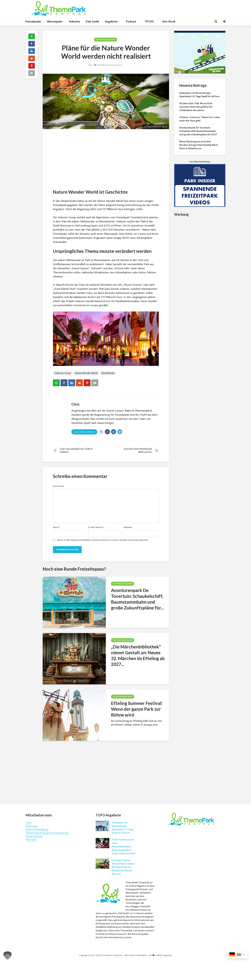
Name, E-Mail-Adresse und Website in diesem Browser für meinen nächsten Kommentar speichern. (103, 540)
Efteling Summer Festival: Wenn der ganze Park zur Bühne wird (136, 709)
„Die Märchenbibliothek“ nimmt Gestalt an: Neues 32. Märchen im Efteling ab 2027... (138, 655)
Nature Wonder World (86, 373)
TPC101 (150, 21)
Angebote (111, 21)
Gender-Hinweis (34, 836)
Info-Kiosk (168, 21)
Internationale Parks (105, 39)
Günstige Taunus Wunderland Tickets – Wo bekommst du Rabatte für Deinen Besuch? (124, 867)
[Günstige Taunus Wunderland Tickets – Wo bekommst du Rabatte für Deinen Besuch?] (102, 863)
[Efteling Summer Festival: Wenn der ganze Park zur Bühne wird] (74, 715)
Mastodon (31, 839)
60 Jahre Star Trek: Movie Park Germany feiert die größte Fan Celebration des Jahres (195, 107)
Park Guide (92, 21)
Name (56, 527)
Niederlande (107, 373)
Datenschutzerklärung (37, 829)
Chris (90, 65)
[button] (7, 955)
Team (29, 822)
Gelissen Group (63, 373)
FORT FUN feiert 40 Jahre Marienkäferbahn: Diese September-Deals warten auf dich (124, 846)
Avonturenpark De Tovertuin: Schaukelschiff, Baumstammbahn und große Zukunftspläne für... (137, 599)
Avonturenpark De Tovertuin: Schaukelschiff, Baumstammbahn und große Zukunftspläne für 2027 (198, 131)
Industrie (74, 21)
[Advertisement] (106, 160)
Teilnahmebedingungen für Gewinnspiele (47, 832)
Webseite (127, 527)
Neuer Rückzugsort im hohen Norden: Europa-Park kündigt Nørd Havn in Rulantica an (198, 145)
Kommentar (58, 486)
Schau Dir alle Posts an (84, 432)
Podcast (131, 21)
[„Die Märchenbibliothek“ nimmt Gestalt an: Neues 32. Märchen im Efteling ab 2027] (74, 658)
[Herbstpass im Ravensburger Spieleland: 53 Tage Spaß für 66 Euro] (102, 825)
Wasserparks (55, 21)
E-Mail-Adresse (96, 527)
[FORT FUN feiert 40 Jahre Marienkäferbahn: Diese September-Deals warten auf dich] (102, 842)
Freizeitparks (33, 21)
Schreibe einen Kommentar (109, 65)
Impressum (32, 826)
